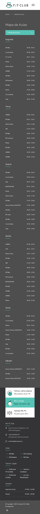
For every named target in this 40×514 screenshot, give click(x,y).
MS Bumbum (13, 457)
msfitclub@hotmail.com (15, 441)
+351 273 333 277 (14, 434)
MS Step (26, 457)
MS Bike (11, 454)
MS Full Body (27, 454)
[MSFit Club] (17, 5)
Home (7, 14)
